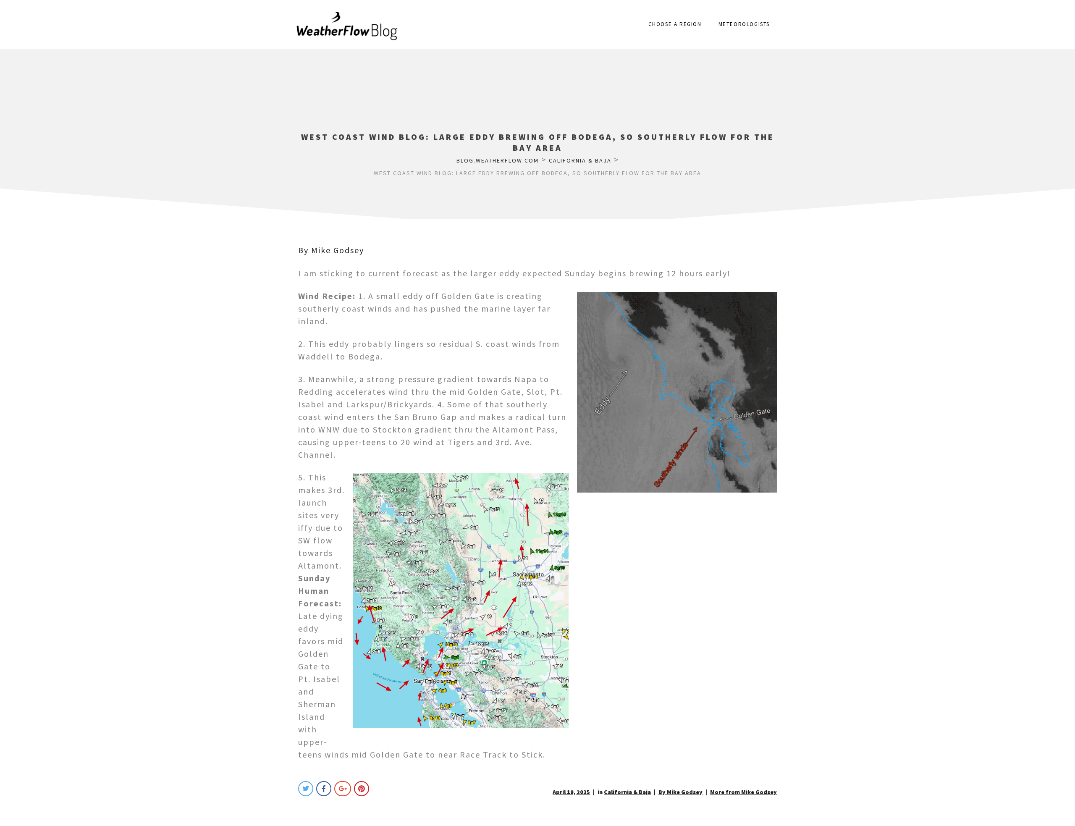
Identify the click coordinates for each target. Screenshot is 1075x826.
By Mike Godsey (331, 250)
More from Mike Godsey (743, 792)
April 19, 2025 (571, 792)
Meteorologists (744, 24)
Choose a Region (675, 24)
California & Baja (627, 792)
